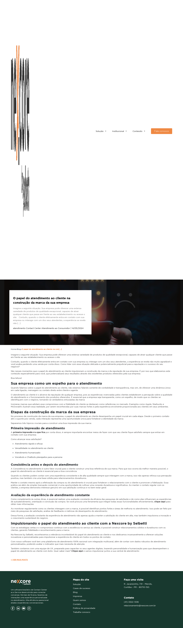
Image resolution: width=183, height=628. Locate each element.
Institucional (118, 131)
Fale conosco (161, 131)
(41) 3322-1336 (131, 602)
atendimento (19, 328)
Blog (19, 349)
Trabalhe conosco (81, 612)
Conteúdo (137, 131)
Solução (99, 131)
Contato (77, 604)
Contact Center (33, 328)
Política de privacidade (84, 608)
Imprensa (77, 596)
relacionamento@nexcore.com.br (140, 605)
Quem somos (79, 600)
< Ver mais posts (19, 560)
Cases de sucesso (81, 588)
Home (13, 349)
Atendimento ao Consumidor (55, 328)
